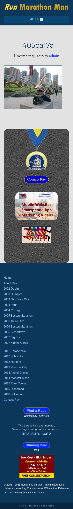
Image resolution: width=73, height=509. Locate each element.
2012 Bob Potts (13, 356)
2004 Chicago (12, 310)
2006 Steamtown (14, 332)
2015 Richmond (14, 389)
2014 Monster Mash (16, 378)
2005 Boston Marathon (18, 315)
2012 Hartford (12, 361)
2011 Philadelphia (15, 351)
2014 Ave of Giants (16, 372)
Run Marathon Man (36, 7)
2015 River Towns (15, 383)
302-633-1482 (36, 434)
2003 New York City (16, 299)
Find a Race (36, 410)
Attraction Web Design (41, 506)
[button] (33, 19)
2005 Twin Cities (14, 321)
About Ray (10, 283)
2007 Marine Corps (16, 342)
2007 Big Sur (12, 337)
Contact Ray (36, 179)
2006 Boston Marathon (18, 326)
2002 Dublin (11, 288)
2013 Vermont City (15, 367)
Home (7, 277)
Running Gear (36, 445)
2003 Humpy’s (13, 294)
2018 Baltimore (13, 394)
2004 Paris (10, 304)
